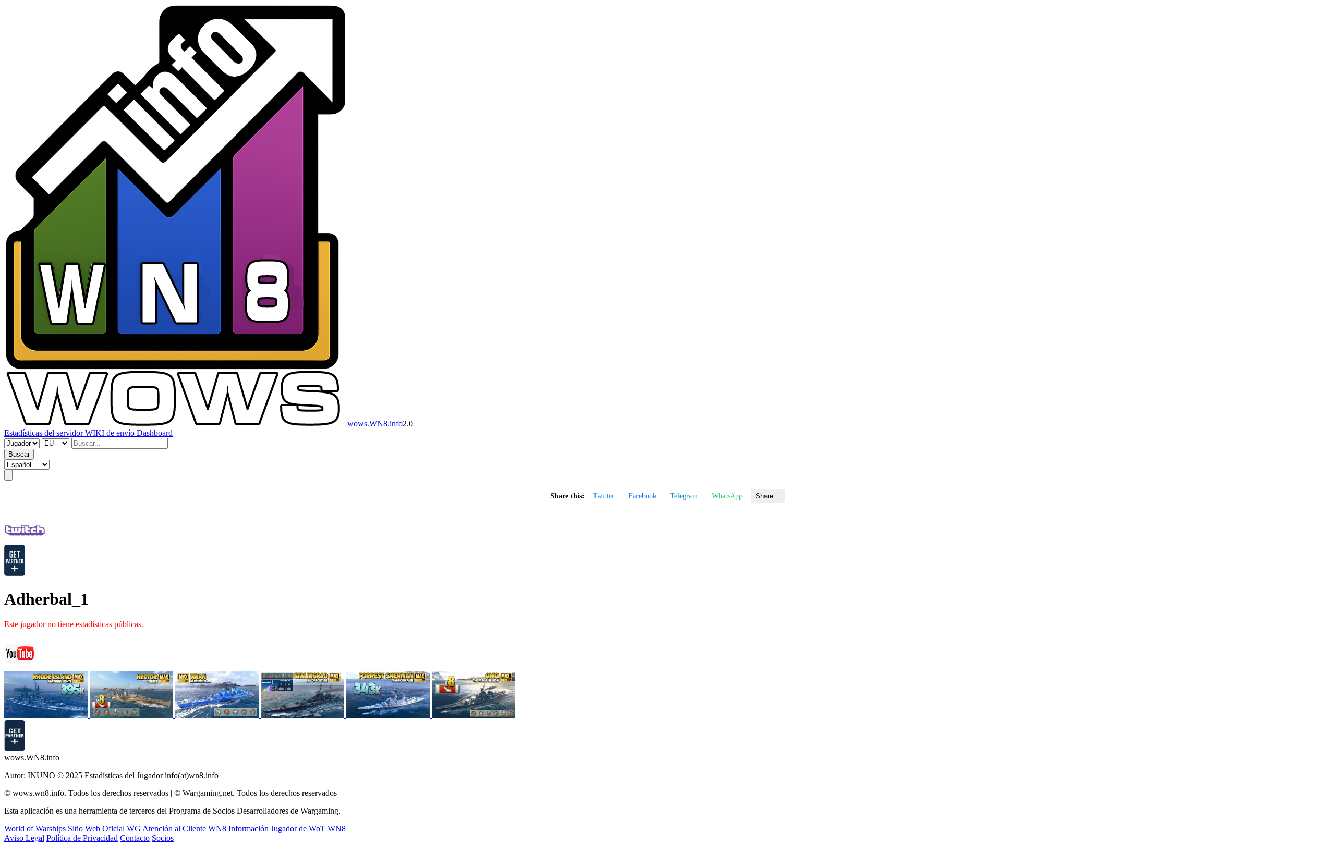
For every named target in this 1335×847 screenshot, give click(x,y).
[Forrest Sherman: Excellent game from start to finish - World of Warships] (389, 714)
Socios (163, 837)
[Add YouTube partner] (14, 748)
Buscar (19, 454)
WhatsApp (727, 496)
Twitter (603, 496)
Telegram (684, 496)
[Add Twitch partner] (14, 573)
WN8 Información (238, 828)
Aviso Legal (24, 837)
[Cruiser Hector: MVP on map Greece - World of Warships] (132, 714)
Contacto (135, 837)
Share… (768, 496)
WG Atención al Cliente (166, 828)
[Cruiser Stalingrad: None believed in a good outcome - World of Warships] (303, 714)
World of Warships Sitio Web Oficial (64, 828)
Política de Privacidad (82, 837)
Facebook (642, 496)
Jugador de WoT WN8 (308, 828)
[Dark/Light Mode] (8, 475)
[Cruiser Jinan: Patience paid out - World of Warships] (218, 714)
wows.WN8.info (375, 423)
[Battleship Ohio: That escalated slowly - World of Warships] (473, 714)
